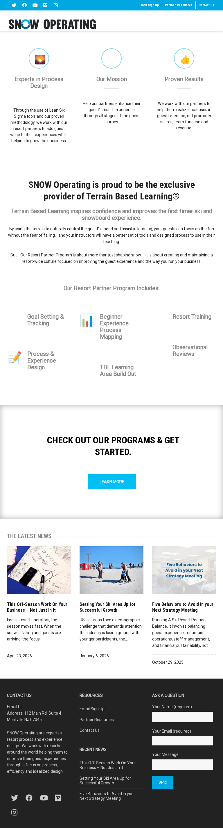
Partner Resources (179, 5)
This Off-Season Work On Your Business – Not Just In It (37, 607)
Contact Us (206, 5)
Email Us (15, 706)
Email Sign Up (149, 5)
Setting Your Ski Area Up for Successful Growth (108, 607)
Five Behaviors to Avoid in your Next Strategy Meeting (182, 607)
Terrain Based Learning (40, 211)
